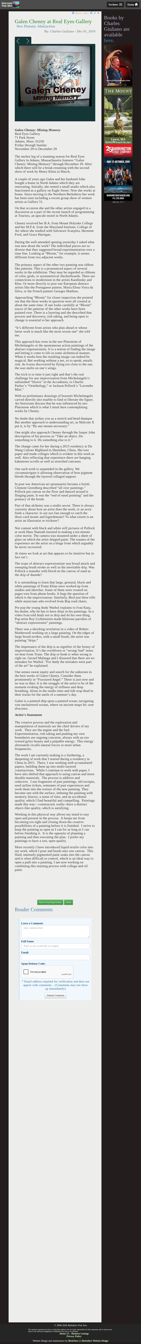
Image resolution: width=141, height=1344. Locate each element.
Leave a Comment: (32, 923)
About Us (64, 1333)
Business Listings (80, 1333)
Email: (25, 952)
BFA (122, 202)
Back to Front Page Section (50, 902)
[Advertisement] (55, 1163)
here (108, 40)
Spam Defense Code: (33, 963)
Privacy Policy (74, 1336)
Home (131, 4)
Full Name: (27, 941)
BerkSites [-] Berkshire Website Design (88, 1341)
